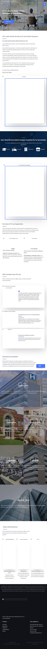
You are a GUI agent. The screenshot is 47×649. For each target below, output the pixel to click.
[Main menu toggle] (44, 4)
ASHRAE (31, 64)
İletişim (4, 631)
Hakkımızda (4, 626)
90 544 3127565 (33, 631)
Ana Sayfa (4, 624)
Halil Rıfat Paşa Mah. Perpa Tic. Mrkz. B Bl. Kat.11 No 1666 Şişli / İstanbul (36, 626)
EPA (20, 63)
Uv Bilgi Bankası (5, 629)
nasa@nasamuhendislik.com (36, 632)
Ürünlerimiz (4, 627)
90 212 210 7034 (33, 629)
